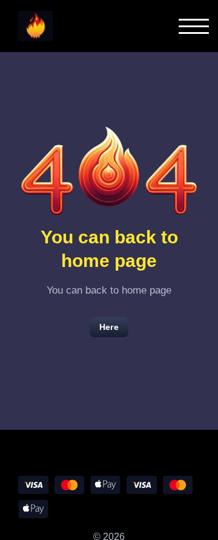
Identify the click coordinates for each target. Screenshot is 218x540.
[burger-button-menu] (194, 26)
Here (109, 327)
